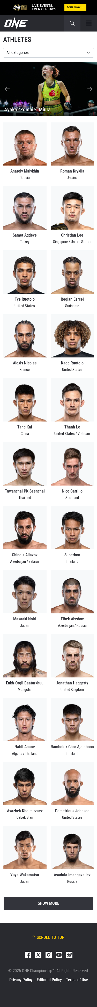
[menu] (88, 23)
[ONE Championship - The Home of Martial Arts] (15, 23)
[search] (72, 23)
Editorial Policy (49, 979)
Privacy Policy (21, 979)
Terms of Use (77, 979)
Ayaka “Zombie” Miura (27, 109)
